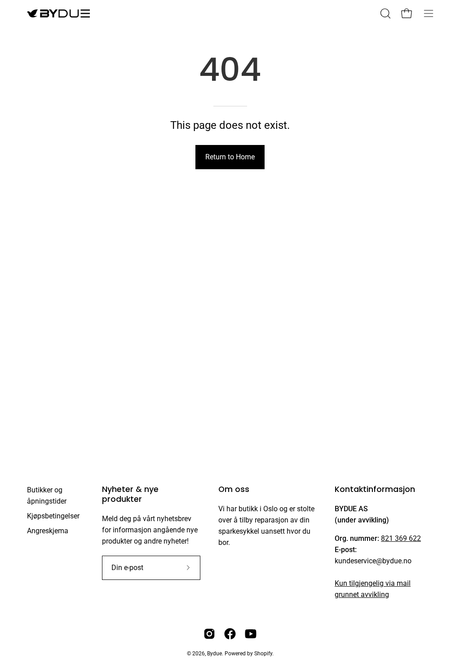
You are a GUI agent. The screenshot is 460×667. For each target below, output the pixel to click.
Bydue (214, 653)
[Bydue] (58, 13)
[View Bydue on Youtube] (250, 634)
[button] (384, 13)
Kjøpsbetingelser (53, 516)
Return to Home (230, 157)
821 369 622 (401, 538)
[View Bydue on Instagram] (209, 634)
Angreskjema (47, 531)
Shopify (263, 653)
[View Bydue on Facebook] (230, 634)
